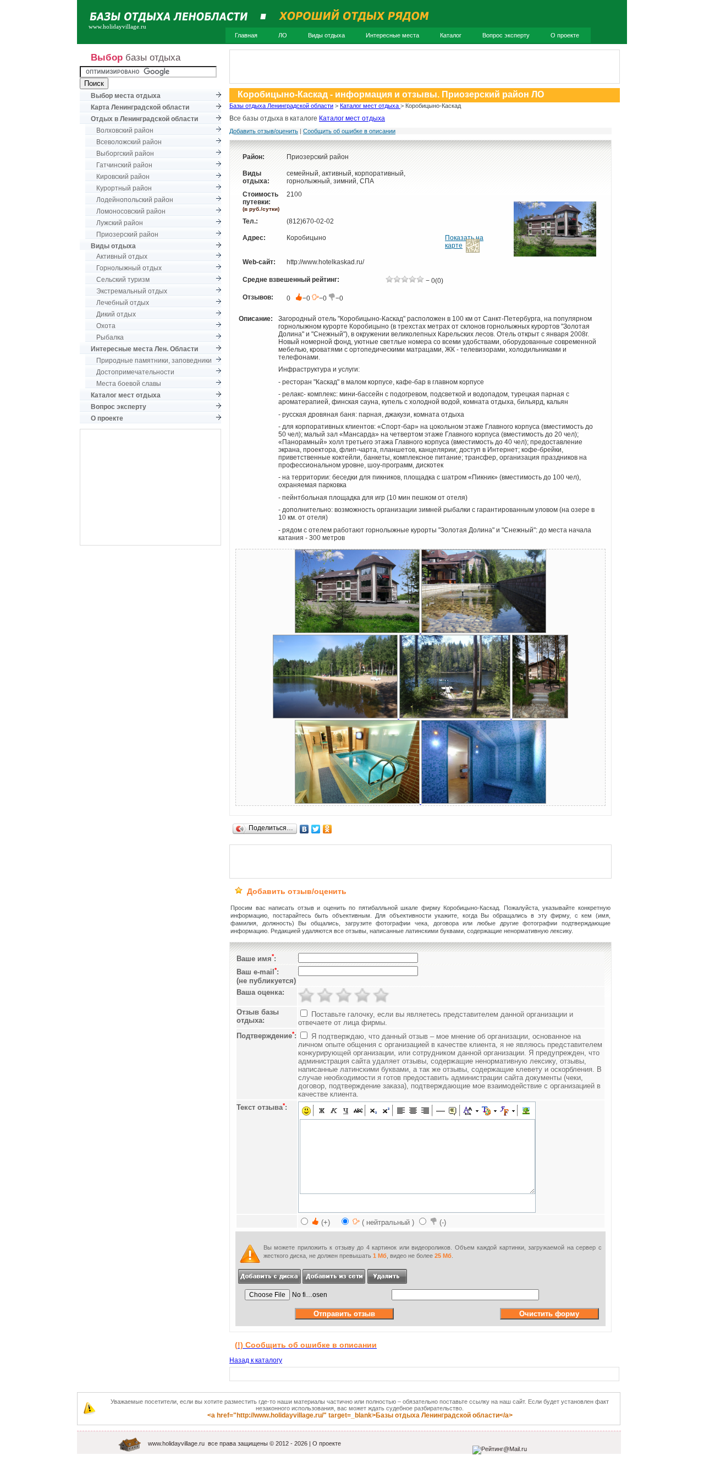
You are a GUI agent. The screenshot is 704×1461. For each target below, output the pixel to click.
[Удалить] (387, 1281)
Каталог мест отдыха (370, 105)
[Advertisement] (151, 487)
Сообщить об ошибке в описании (349, 131)
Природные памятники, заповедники (154, 360)
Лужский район (119, 223)
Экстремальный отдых (131, 291)
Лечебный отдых (122, 303)
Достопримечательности (135, 372)
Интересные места (392, 35)
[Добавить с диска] (270, 1281)
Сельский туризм (123, 280)
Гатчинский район (124, 165)
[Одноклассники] (327, 829)
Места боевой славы (128, 384)
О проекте (565, 35)
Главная (246, 35)
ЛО (282, 35)
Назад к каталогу (255, 1360)
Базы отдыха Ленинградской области (281, 105)
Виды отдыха (326, 35)
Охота (106, 326)
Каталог (450, 35)
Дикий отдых (116, 314)
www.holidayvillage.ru (176, 1443)
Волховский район (124, 130)
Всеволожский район (129, 142)
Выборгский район (125, 153)
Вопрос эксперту (506, 35)
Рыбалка (110, 337)
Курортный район (124, 188)
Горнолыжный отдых (129, 268)
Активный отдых (121, 256)
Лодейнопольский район (134, 200)
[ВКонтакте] (304, 829)
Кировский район (123, 177)
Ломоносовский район (131, 211)
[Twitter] (316, 829)
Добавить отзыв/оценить (263, 131)
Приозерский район (127, 234)
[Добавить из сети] (333, 1281)
